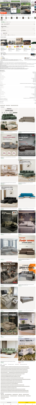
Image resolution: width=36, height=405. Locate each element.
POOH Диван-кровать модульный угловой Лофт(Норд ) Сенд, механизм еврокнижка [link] (8, 310)
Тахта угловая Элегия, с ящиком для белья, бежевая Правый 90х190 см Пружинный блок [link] (26, 310)
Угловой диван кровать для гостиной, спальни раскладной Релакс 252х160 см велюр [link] (9, 336)
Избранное (18, 404)
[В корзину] (7, 47)
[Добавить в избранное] (33, 1)
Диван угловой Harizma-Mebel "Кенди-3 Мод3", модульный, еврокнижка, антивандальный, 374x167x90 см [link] (11, 49)
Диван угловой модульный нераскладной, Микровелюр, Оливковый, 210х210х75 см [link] (8, 361)
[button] (3, 13)
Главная (3, 404)
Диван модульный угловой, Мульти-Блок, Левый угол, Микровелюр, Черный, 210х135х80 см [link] (9, 208)
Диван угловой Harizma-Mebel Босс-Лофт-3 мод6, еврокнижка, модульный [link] (27, 49)
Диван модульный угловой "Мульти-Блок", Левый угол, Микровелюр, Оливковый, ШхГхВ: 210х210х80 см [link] (25, 182)
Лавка (10, 404)
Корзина (25, 404)
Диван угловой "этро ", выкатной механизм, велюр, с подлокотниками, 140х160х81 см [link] (8, 157)
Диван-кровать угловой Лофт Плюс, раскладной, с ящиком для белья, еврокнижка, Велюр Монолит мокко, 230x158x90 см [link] (25, 259)
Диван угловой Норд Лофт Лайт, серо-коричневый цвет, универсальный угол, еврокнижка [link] (26, 157)
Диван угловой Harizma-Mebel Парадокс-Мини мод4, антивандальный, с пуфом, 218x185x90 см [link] (8, 182)
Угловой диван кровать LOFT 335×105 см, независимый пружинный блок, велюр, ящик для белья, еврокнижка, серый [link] (26, 284)
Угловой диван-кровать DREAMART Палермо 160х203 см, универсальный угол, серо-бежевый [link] (26, 131)
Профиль (32, 404)
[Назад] (1, 1)
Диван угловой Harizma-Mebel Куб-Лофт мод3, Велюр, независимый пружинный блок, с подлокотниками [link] (4, 49)
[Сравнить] (32, 1)
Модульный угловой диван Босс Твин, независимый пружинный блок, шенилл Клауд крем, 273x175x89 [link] (26, 361)
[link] (14, 366)
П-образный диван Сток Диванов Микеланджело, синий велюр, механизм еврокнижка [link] (26, 208)
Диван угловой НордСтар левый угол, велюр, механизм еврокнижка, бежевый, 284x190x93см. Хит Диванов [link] (19, 49)
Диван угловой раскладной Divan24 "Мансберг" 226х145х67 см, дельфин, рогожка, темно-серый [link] (26, 336)
